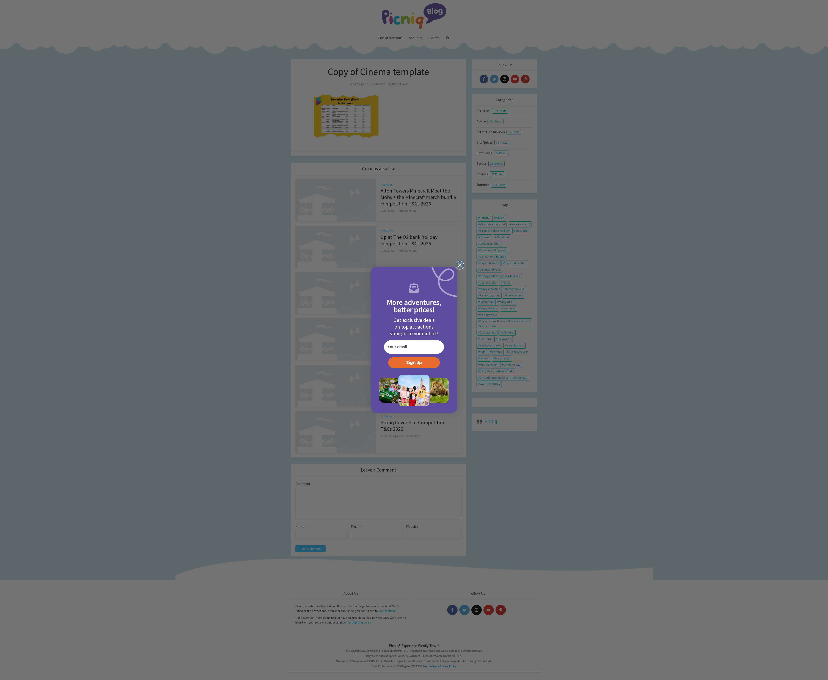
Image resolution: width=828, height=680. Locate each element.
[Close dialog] (460, 265)
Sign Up (414, 362)
